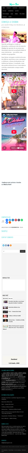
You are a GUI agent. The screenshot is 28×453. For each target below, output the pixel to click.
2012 (8, 373)
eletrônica (22, 379)
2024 (10, 377)
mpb (14, 384)
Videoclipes (21, 8)
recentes (5, 298)
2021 (21, 375)
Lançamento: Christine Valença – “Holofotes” (12, 415)
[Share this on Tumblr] (19, 220)
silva (11, 388)
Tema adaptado (4, 450)
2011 (4, 373)
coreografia (13, 379)
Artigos (4, 11)
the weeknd (18, 388)
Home (3, 8)
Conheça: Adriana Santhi (7, 406)
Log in (2, 451)
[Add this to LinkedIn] (13, 220)
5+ (2, 373)
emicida (3, 381)
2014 (16, 373)
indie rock (14, 382)
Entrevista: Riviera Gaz (6, 401)
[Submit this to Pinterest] (16, 220)
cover (17, 379)
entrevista (10, 380)
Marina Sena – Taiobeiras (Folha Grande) (11, 409)
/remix (16, 14)
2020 (16, 375)
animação (22, 377)
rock (8, 388)
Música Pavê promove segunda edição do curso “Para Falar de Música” (12, 412)
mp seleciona (19, 384)
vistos (11, 298)
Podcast (9, 8)
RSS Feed (24, 450)
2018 (7, 375)
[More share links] (10, 222)
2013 (12, 373)
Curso (10, 17)
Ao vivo (17, 11)
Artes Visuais (5, 14)
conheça (5, 378)
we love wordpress (17, 450)
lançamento (7, 384)
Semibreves (10, 11)
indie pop (8, 382)
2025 (13, 377)
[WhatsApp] (22, 220)
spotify (14, 388)
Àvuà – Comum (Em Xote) (7, 404)
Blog (12, 14)
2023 (7, 377)
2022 (3, 377)
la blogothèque (21, 382)
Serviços (4, 17)
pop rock (18, 386)
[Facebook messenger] (7, 222)
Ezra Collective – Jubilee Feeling (9, 418)
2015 (20, 373)
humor (24, 381)
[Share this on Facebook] (7, 220)
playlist (9, 386)
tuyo (12, 389)
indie (3, 382)
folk (16, 381)
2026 (16, 377)
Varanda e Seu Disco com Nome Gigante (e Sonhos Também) (13, 398)
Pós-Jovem (22, 14)
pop (13, 386)
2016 (24, 373)
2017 (3, 375)
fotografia (20, 381)
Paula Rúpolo (11, 450)
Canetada (15, 8)
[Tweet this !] (10, 220)
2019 (12, 375)
